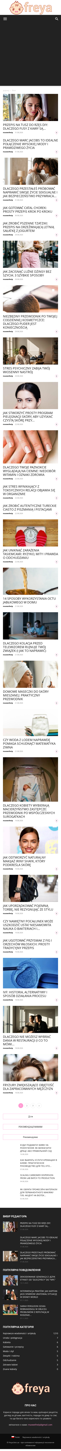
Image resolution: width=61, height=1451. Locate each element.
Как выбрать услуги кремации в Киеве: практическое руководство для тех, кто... (38, 1163)
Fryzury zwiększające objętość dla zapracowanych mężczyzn (28, 1087)
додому (6, 90)
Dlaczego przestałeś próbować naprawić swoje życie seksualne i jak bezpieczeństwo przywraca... (30, 192)
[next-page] (39, 1105)
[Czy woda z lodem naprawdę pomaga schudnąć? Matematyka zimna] (30, 722)
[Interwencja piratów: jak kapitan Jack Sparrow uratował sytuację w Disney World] (10, 1295)
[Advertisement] (30, 55)
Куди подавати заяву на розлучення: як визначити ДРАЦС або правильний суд (36, 1148)
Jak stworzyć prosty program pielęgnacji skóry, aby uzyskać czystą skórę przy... (28, 416)
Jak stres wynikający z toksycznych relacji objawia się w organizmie (29, 490)
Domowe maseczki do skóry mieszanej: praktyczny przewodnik (26, 695)
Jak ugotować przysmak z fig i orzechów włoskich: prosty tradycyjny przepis (27, 944)
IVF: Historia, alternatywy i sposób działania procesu (25, 994)
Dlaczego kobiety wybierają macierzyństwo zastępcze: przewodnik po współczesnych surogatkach (29, 811)
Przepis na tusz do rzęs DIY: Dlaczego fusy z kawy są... (25, 127)
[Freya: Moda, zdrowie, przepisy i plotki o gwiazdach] (30, 7)
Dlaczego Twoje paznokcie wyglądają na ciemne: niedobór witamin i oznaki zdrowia (29, 471)
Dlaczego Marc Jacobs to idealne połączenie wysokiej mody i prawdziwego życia (30, 144)
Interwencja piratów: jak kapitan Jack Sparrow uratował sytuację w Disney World (38, 1294)
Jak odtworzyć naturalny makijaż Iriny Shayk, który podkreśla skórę (24, 861)
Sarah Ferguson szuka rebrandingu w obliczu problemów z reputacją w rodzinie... (34, 1310)
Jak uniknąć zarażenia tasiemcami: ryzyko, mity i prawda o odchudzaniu (30, 554)
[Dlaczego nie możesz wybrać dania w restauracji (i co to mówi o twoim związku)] (30, 1019)
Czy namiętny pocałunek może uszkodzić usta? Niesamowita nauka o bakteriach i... (28, 925)
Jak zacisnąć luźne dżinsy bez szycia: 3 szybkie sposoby (27, 273)
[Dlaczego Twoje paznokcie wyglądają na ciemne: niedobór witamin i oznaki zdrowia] (30, 446)
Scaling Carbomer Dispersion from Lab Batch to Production (37, 1176)
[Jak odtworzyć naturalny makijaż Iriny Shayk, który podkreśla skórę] (30, 840)
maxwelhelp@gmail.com (40, 1424)
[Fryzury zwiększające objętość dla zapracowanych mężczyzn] (30, 1067)
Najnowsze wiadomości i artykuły (36, 1437)
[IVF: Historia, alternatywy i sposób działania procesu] (30, 973)
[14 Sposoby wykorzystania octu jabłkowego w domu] (30, 581)
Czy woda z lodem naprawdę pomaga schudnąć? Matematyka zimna (29, 743)
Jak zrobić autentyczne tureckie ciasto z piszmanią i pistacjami (30, 507)
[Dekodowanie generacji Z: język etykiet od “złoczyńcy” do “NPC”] (10, 1280)
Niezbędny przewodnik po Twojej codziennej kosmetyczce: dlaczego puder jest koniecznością (30, 322)
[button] (5, 19)
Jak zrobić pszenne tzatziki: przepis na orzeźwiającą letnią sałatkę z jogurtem (28, 227)
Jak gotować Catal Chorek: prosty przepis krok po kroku (27, 210)
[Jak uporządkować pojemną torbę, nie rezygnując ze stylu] (30, 888)
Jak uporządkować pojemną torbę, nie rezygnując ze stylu (28, 907)
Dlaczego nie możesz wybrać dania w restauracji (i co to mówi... (27, 1040)
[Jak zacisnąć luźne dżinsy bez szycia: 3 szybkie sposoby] (30, 254)
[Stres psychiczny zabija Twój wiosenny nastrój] (30, 351)
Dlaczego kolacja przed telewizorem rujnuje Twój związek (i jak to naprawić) (24, 647)
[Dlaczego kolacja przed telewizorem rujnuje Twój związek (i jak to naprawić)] (30, 625)
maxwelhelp (8, 132)
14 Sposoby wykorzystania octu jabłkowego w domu (29, 600)
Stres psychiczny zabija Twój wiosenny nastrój (26, 370)
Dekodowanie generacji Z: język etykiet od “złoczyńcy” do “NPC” (37, 1278)
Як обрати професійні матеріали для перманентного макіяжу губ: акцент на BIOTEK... (38, 1192)
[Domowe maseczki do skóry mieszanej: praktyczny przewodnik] (30, 674)
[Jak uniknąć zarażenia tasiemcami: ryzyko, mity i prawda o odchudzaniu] (30, 533)
